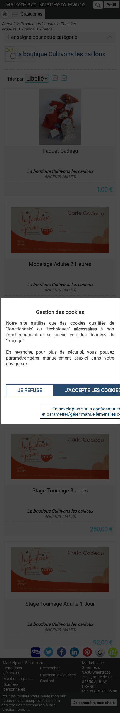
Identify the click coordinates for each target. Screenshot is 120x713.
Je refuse (30, 390)
